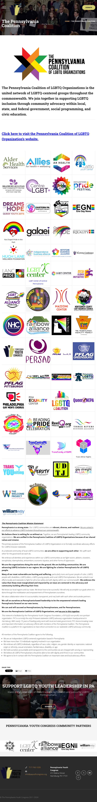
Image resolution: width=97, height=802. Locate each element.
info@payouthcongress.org (36, 774)
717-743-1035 (34, 767)
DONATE (48, 706)
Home (67, 21)
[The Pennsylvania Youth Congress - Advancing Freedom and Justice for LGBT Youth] (18, 10)
